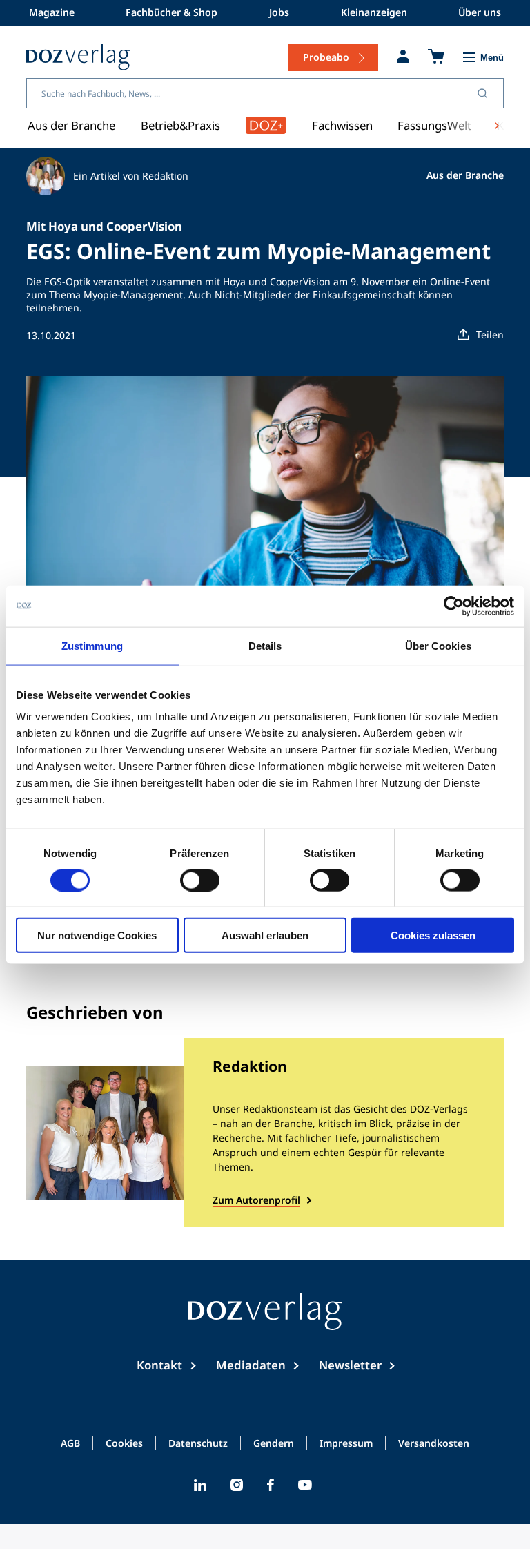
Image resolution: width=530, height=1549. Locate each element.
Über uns (479, 12)
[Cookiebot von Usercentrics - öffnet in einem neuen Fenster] (453, 605)
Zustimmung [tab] (92, 645)
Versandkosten (433, 1444)
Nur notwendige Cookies (97, 935)
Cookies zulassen (433, 935)
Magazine (52, 12)
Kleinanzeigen (374, 12)
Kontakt (159, 1365)
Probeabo (326, 57)
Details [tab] (265, 645)
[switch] (199, 880)
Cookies (124, 1444)
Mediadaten (251, 1365)
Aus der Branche (71, 125)
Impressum (346, 1444)
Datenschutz (198, 1444)
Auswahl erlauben (265, 935)
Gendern (273, 1444)
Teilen (490, 334)
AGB (70, 1444)
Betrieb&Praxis (180, 125)
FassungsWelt (434, 125)
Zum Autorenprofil (256, 1199)
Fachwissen (342, 125)
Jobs (279, 12)
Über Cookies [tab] (438, 645)
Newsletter (350, 1365)
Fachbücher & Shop (171, 12)
